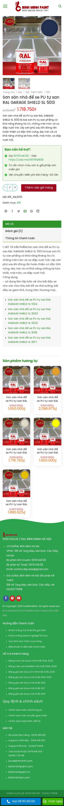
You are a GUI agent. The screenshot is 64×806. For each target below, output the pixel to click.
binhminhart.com (19, 777)
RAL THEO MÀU (34, 92)
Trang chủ (9, 92)
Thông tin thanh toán (20, 238)
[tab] (32, 224)
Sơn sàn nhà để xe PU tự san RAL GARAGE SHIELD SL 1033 (47, 399)
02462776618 (14, 589)
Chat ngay (55, 801)
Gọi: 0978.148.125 (23, 801)
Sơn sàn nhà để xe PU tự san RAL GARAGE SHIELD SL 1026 (47, 451)
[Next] (51, 46)
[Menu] (5, 6)
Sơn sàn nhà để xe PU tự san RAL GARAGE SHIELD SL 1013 (16, 451)
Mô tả (9, 224)
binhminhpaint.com (21, 766)
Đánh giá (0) (14, 231)
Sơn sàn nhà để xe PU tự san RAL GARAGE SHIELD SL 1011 (16, 399)
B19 (48, 92)
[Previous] (7, 46)
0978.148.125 (21, 156)
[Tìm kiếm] (59, 6)
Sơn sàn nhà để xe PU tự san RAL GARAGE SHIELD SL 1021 (16, 503)
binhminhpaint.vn (19, 772)
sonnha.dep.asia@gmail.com (31, 569)
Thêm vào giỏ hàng (39, 187)
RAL (20, 92)
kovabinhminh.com (21, 761)
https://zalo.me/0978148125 (26, 160)
